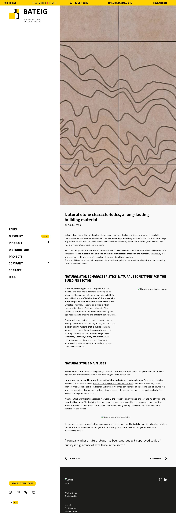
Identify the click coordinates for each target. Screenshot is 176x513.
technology (115, 260)
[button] (48, 243)
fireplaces (77, 386)
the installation (137, 424)
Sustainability (71, 496)
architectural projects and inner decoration (112, 383)
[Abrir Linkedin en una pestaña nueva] (165, 479)
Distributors (19, 249)
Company (16, 263)
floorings (118, 386)
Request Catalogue (22, 483)
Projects (16, 256)
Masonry (16, 236)
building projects (114, 380)
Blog (12, 277)
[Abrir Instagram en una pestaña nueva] (160, 479)
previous (75, 458)
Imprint (68, 505)
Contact (15, 270)
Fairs (13, 229)
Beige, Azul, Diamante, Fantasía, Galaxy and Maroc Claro (87, 335)
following (156, 458)
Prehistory (127, 235)
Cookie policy (70, 508)
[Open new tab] (44, 2)
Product (15, 243)
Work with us (71, 492)
